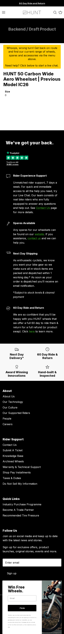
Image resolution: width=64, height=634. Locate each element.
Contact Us (43, 208)
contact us (34, 238)
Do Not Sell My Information (20, 483)
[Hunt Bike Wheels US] (32, 12)
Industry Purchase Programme (22, 504)
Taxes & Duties (12, 478)
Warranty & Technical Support (22, 467)
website (39, 234)
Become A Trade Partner (18, 509)
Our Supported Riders (16, 413)
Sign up (11, 573)
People (7, 418)
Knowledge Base (13, 456)
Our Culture (10, 407)
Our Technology (13, 401)
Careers (7, 424)
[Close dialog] (59, 582)
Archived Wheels (13, 461)
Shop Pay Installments (17, 472)
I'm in (22, 608)
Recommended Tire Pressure (21, 515)
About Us (9, 396)
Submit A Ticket (12, 450)
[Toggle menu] (3, 12)
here (32, 331)
